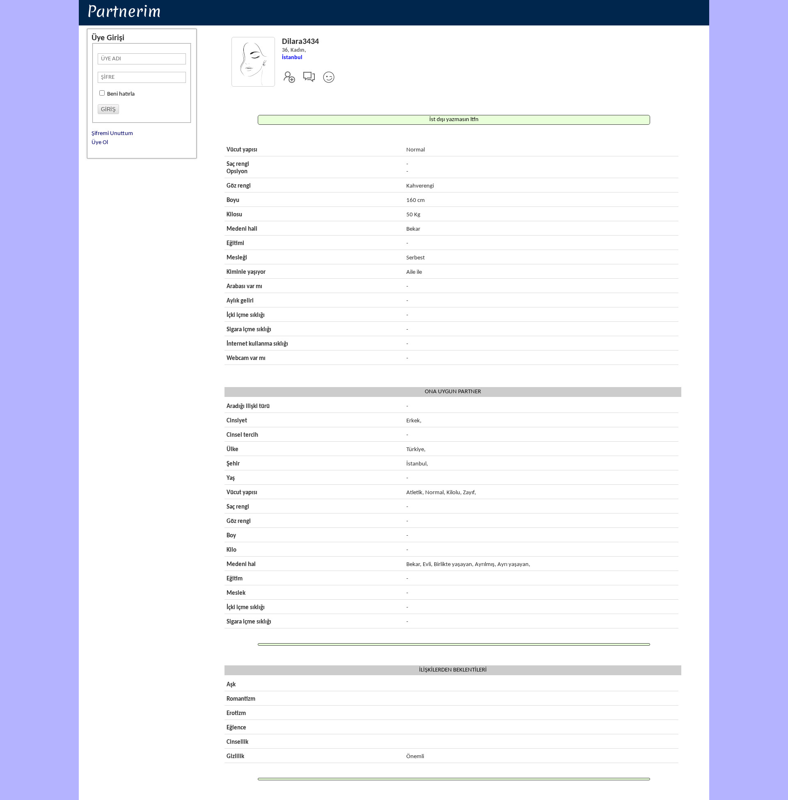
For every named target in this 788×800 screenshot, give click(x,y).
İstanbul (292, 58)
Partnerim (124, 11)
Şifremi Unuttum (112, 134)
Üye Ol (100, 143)
